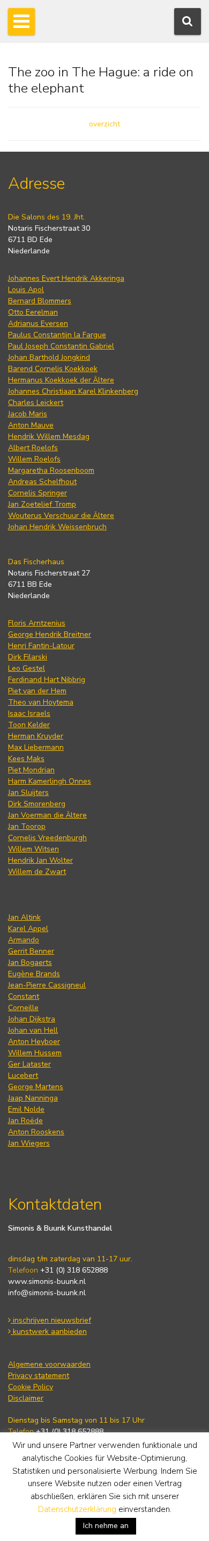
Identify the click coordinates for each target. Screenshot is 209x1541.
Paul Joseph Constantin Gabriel (61, 346)
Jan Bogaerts (30, 962)
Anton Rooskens (36, 1132)
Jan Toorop (27, 826)
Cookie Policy (30, 1387)
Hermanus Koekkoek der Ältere (61, 380)
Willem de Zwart (37, 872)
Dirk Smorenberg (36, 804)
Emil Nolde (26, 1109)
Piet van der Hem (37, 691)
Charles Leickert (35, 402)
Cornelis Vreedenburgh (47, 838)
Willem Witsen (33, 849)
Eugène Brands (34, 974)
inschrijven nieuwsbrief (51, 1320)
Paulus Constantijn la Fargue (57, 335)
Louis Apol (26, 290)
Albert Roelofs (33, 448)
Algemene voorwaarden (49, 1364)
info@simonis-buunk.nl (47, 1293)
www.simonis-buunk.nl (47, 1281)
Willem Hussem (35, 1053)
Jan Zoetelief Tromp (42, 504)
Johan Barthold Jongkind (49, 357)
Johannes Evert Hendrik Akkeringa (66, 278)
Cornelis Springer (37, 493)
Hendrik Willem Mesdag (48, 436)
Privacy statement (38, 1375)
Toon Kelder (29, 725)
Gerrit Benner (31, 951)
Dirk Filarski (27, 657)
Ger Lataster (29, 1064)
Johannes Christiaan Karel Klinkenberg (73, 391)
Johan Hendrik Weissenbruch (57, 527)
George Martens (35, 1087)
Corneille (23, 1008)
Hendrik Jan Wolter (40, 860)
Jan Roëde (25, 1121)
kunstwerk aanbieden (49, 1331)
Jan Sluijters (28, 792)
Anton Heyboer (34, 1041)
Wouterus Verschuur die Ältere (61, 515)
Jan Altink (24, 917)
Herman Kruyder (35, 736)
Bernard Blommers (39, 301)
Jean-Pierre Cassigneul (47, 985)
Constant (23, 996)
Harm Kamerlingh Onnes (49, 781)
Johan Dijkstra (31, 1019)
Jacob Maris (27, 414)
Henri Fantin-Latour (41, 646)
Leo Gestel (26, 668)
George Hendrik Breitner (49, 634)
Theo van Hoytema (40, 702)
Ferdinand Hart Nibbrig (46, 679)
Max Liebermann (36, 747)
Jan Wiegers (29, 1143)
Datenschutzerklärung (77, 1509)
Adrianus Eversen (38, 323)
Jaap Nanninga (33, 1098)
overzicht (104, 124)
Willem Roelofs (34, 459)
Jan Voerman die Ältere (47, 815)
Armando (23, 940)
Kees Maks (26, 759)
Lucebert (23, 1075)
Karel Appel (28, 929)
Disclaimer (25, 1398)
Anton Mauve (31, 425)
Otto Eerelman (33, 312)
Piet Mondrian (31, 770)
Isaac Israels (29, 713)
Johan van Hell (33, 1030)
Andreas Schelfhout (42, 482)
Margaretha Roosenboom (51, 470)
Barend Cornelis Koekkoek (53, 369)
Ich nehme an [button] (106, 1526)
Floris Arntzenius (36, 623)
